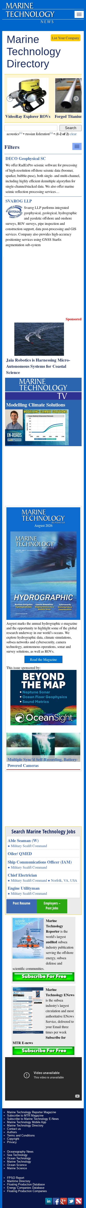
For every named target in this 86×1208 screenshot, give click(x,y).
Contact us (14, 1128)
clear (73, 133)
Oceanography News (20, 1151)
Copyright (13, 1138)
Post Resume (21, 903)
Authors (12, 1132)
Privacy (12, 1142)
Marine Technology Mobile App (26, 1122)
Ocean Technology (19, 1158)
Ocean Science (17, 1165)
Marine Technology (19, 1161)
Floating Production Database (26, 1184)
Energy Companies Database (25, 1187)
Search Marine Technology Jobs (43, 831)
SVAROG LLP (19, 201)
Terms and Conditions (21, 1135)
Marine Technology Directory (25, 1125)
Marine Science (17, 1168)
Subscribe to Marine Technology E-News (33, 1118)
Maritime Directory (18, 1181)
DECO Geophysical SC (26, 158)
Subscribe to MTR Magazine (25, 1115)
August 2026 (43, 525)
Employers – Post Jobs (52, 905)
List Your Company (65, 37)
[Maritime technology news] (29, 17)
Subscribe (43, 977)
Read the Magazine (43, 659)
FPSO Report (15, 1177)
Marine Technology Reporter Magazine (31, 1112)
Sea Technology (17, 1155)
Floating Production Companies (27, 1191)
